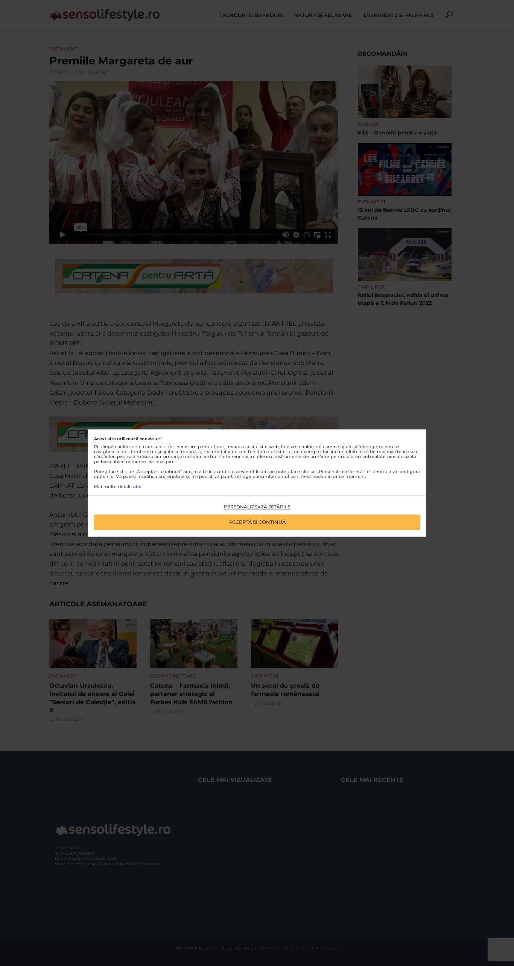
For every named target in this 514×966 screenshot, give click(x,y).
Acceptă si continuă (257, 522)
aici (137, 486)
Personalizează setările (257, 507)
